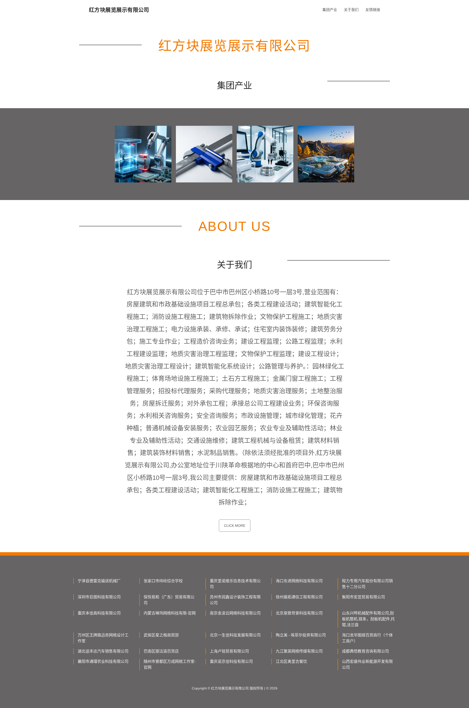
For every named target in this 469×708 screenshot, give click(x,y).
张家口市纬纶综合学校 (163, 581)
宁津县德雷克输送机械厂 (99, 581)
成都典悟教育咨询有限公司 (365, 651)
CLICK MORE (234, 526)
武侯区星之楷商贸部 (161, 635)
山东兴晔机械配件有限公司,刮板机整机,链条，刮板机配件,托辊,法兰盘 (368, 619)
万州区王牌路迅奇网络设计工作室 (103, 638)
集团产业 (329, 10)
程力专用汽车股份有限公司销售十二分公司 (367, 584)
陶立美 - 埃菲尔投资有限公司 (301, 635)
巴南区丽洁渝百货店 (161, 651)
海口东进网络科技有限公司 (299, 581)
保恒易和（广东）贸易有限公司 (169, 600)
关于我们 (351, 10)
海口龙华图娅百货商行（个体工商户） (367, 638)
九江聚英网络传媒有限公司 (299, 651)
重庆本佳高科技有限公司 (99, 613)
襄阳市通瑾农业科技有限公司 (103, 661)
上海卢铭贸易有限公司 (229, 651)
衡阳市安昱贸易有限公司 (363, 597)
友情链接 (372, 10)
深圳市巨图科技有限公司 (99, 597)
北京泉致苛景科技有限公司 (299, 613)
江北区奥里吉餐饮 (291, 661)
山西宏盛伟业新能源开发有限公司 (367, 664)
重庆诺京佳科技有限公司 (231, 661)
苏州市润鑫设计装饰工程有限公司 (235, 600)
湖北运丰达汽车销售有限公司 (103, 651)
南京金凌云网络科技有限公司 (235, 613)
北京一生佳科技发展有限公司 (235, 635)
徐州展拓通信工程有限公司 (299, 597)
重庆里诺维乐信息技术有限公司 (235, 584)
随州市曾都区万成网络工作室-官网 (170, 664)
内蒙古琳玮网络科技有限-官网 (170, 613)
